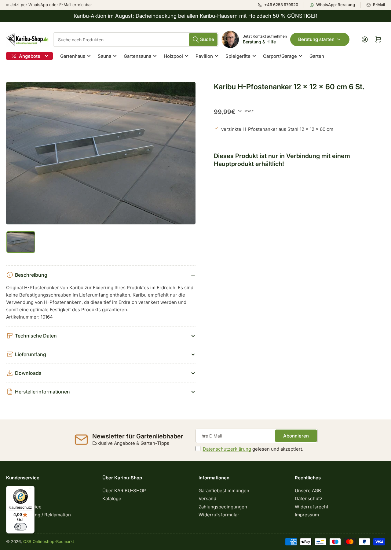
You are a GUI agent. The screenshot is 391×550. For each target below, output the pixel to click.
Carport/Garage (280, 56)
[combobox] (135, 39)
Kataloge (111, 498)
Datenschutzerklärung (227, 449)
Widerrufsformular (219, 515)
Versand (207, 498)
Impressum (307, 515)
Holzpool (173, 56)
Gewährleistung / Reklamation (38, 515)
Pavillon (204, 56)
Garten (316, 56)
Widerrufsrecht (311, 507)
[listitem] (281, 5)
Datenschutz (308, 498)
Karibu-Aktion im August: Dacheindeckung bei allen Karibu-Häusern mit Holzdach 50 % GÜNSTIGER (195, 16)
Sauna (104, 56)
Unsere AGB (308, 490)
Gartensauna (137, 56)
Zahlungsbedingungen (223, 507)
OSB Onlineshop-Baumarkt (48, 541)
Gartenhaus (72, 56)
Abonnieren (296, 436)
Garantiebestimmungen (224, 490)
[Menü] (31, 489)
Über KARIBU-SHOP (124, 490)
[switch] (20, 526)
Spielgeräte (237, 56)
